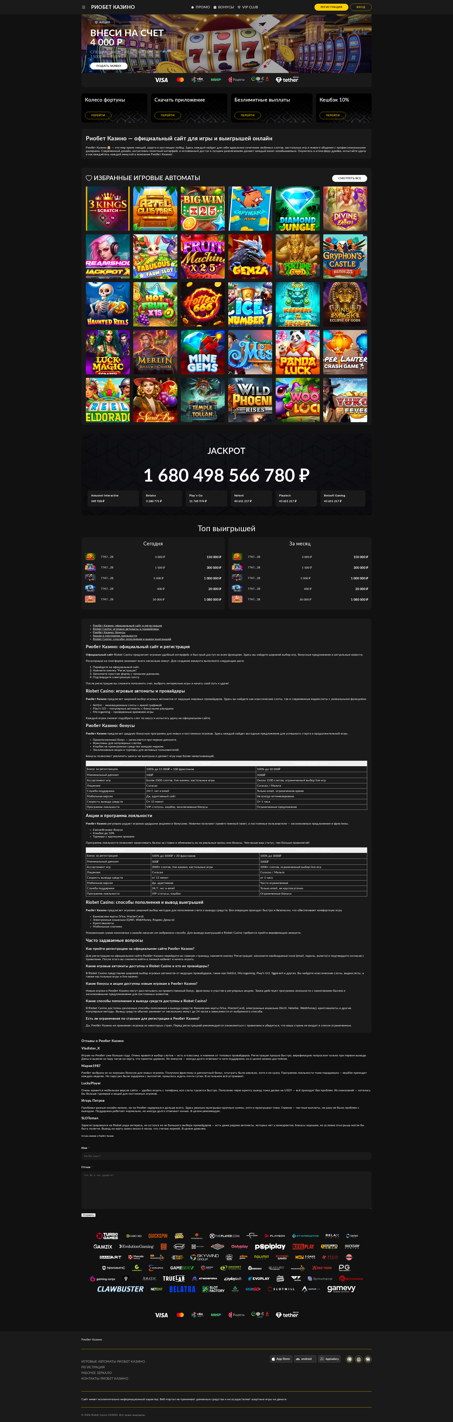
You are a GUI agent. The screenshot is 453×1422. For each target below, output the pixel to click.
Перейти (98, 115)
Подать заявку (108, 66)
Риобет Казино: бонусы (109, 632)
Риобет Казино (113, 7)
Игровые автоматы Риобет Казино (113, 1361)
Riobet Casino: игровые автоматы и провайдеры (126, 629)
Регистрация (331, 7)
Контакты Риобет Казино (104, 1378)
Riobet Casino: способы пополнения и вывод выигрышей (132, 639)
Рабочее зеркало (96, 1373)
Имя (84, 1148)
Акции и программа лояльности (115, 635)
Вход (361, 7)
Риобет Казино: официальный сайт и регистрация (127, 625)
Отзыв (85, 1167)
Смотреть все (349, 178)
